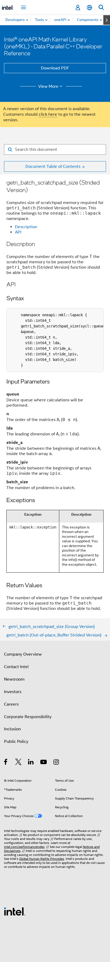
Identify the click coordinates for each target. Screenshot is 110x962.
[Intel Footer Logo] (14, 911)
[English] (89, 7)
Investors (12, 691)
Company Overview (23, 654)
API (18, 232)
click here (48, 114)
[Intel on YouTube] (44, 763)
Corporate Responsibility (28, 716)
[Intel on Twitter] (18, 763)
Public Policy (16, 741)
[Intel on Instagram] (56, 763)
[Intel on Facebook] (6, 763)
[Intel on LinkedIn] (31, 763)
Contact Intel (16, 666)
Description (26, 227)
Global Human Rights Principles (41, 859)
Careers (11, 704)
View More (48, 86)
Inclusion (12, 729)
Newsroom (14, 679)
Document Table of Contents (52, 166)
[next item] (106, 20)
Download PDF (55, 68)
